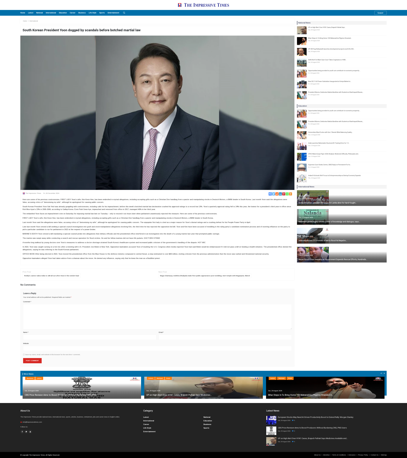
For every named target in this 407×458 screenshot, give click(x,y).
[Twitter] (273, 193)
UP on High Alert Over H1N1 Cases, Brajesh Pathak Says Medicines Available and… (313, 438)
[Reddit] (276, 193)
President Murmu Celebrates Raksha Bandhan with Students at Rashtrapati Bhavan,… (336, 92)
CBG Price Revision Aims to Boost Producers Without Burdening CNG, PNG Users (312, 428)
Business (82, 13)
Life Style (92, 13)
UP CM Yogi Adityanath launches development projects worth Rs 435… (331, 49)
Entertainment (113, 13)
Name (26, 332)
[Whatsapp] (287, 193)
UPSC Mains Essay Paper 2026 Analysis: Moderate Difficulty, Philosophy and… (333, 154)
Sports (102, 13)
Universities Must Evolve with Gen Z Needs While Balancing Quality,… (330, 132)
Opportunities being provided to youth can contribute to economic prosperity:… (334, 71)
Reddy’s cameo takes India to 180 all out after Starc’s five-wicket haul (51, 276)
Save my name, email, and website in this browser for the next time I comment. (52, 354)
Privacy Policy (363, 455)
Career (72, 13)
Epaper (380, 13)
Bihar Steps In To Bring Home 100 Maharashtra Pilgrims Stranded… (330, 38)
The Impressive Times (33, 193)
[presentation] (381, 373)
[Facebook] (270, 193)
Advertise (326, 455)
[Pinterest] (283, 193)
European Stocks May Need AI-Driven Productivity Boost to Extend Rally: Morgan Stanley (315, 417)
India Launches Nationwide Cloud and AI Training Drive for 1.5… (329, 143)
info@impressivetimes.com (32, 422)
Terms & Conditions (339, 455)
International (51, 13)
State (46, 378)
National (39, 13)
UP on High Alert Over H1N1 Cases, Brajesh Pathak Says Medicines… (57, 395)
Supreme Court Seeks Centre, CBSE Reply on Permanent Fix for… (329, 165)
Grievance (351, 455)
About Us (317, 455)
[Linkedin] (280, 193)
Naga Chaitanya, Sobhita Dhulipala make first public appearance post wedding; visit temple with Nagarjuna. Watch (205, 276)
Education (63, 13)
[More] (290, 193)
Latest (30, 13)
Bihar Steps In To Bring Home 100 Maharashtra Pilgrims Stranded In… (179, 395)
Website (26, 343)
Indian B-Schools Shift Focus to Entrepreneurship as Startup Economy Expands (334, 175)
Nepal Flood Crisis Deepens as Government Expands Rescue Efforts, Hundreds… (333, 259)
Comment (27, 302)
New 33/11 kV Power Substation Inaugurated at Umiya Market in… (329, 81)
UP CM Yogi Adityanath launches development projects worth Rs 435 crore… (304, 395)
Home (22, 13)
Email (161, 332)
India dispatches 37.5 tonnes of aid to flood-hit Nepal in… (323, 240)
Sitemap (384, 455)
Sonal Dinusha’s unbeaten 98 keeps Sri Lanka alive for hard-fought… (328, 202)
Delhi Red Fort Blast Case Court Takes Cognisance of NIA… (327, 60)
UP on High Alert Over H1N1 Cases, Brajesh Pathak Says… (327, 27)
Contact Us (374, 455)
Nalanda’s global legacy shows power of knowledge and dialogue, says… (329, 221)
